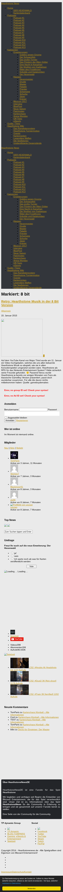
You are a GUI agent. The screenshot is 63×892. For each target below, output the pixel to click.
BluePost (17, 106)
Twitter (41, 834)
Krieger (23, 99)
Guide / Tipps (13, 123)
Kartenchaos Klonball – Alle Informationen (38, 717)
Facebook (42, 831)
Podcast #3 (18, 23)
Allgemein (6, 311)
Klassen (17, 77)
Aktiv (12, 448)
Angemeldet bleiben (17, 417)
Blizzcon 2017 (20, 101)
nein (16, 556)
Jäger (22, 96)
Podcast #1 (18, 18)
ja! (15, 553)
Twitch (41, 841)
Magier (23, 84)
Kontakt (27, 872)
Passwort (52, 409)
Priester (23, 89)
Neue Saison (19, 109)
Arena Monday (20, 116)
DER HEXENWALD (22, 10)
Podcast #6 (18, 30)
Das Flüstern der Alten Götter (34, 62)
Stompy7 (14, 473)
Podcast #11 (19, 42)
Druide (23, 81)
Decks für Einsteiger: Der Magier (34, 729)
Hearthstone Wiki (15, 126)
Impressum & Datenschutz (11, 883)
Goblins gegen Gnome (30, 54)
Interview (17, 104)
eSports (17, 121)
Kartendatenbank (21, 13)
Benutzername (11, 409)
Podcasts (11, 15)
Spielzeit (14, 636)
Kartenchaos (19, 113)
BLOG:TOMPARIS (16, 834)
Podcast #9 (18, 37)
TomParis (14, 460)
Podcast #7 (18, 32)
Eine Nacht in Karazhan (31, 64)
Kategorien (12, 50)
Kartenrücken (19, 136)
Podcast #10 (19, 40)
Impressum (6, 872)
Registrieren (22, 420)
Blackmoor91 (16, 487)
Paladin (23, 86)
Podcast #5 (18, 27)
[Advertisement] (31, 602)
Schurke (24, 94)
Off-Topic (17, 118)
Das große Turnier (28, 59)
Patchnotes (18, 111)
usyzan (13, 507)
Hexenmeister (26, 79)
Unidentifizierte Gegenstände (27, 143)
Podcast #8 (18, 35)
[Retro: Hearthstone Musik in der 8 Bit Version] (22, 356)
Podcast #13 (19, 47)
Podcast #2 (18, 20)
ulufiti (12, 500)
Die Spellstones (20, 140)
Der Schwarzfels (27, 57)
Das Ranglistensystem (24, 128)
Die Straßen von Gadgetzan (33, 67)
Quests (16, 133)
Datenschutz (18, 872)
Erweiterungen (20, 52)
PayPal (41, 843)
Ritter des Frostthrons (30, 69)
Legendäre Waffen (22, 138)
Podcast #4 (18, 25)
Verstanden (32, 888)
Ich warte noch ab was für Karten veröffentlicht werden (28, 560)
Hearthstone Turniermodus (26, 131)
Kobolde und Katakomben (32, 72)
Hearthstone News (10, 3)
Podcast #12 (19, 45)
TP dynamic (13, 831)
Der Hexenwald (27, 74)
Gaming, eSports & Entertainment (16, 837)
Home (10, 8)
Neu (6, 448)
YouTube (42, 836)
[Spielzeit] (12, 633)
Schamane (25, 91)
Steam (41, 838)
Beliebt (19, 448)
